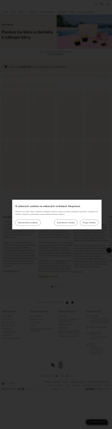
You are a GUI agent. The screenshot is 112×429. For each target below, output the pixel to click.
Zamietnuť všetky (66, 222)
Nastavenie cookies (28, 222)
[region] (57, 214)
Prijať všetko (89, 222)
